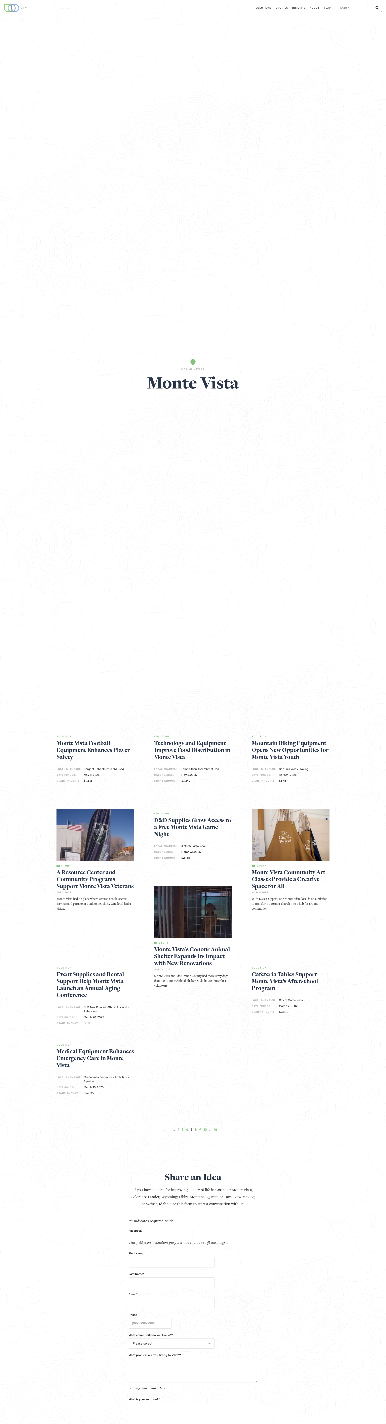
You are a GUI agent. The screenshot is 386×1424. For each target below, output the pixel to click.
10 (205, 1129)
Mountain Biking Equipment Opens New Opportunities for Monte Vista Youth (290, 750)
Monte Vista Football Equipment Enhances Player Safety (93, 750)
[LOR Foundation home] (15, 8)
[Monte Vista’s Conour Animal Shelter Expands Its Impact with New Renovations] (193, 912)
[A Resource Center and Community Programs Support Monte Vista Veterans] (95, 835)
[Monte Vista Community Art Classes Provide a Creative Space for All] (291, 835)
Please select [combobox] (142, 1343)
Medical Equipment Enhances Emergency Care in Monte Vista (95, 1058)
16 (215, 1129)
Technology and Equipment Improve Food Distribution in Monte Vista (192, 750)
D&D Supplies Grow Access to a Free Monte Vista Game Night (192, 827)
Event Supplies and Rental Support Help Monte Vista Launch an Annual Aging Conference (90, 985)
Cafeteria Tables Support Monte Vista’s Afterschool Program (285, 981)
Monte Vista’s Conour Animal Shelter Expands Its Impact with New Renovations (192, 956)
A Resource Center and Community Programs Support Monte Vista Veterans (95, 879)
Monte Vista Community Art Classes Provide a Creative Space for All (288, 879)
